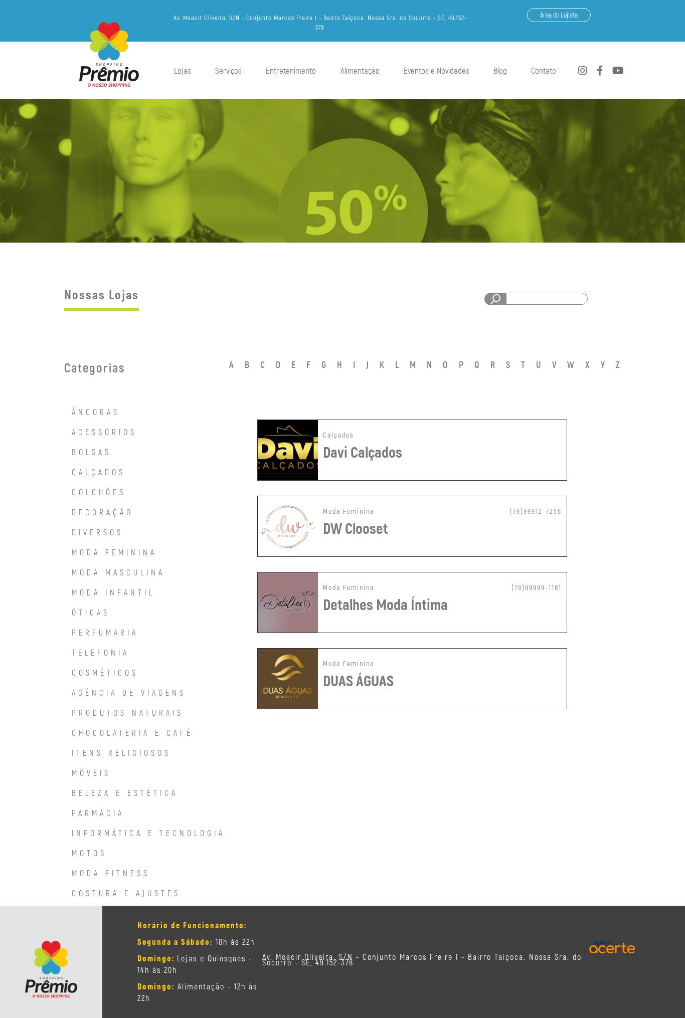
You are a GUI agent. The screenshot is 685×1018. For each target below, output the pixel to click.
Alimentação (360, 70)
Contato (543, 70)
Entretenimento (291, 70)
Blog (500, 70)
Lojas (182, 70)
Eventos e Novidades (436, 70)
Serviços (228, 70)
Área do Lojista (559, 15)
